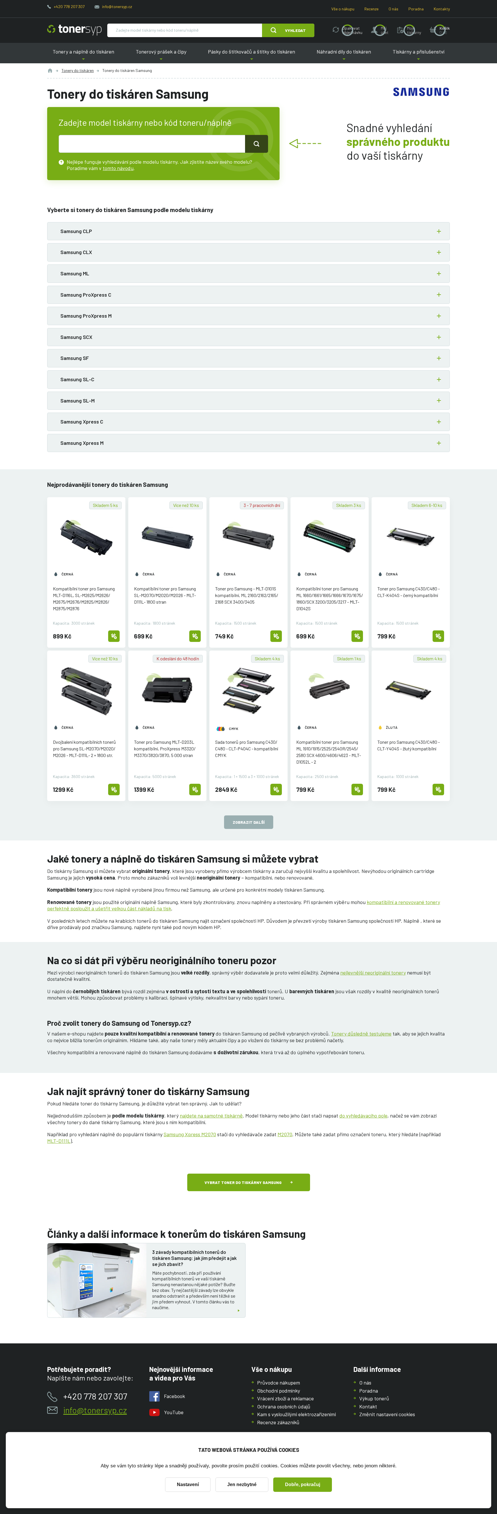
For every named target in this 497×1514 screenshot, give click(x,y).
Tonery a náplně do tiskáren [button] (83, 56)
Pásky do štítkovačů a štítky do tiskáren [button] (251, 56)
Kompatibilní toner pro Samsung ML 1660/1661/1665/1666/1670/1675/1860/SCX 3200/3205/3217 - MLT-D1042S (329, 598)
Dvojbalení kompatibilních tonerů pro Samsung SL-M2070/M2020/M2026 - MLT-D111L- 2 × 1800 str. (84, 748)
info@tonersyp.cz (117, 6)
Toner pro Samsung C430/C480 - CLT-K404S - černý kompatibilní (408, 592)
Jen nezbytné (242, 1484)
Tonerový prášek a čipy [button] (161, 56)
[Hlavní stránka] (74, 30)
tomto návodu (118, 168)
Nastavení (188, 1484)
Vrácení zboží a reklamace (285, 1398)
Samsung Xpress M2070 (190, 1134)
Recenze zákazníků (278, 1422)
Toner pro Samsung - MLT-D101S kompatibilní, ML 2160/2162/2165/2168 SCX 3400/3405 (246, 595)
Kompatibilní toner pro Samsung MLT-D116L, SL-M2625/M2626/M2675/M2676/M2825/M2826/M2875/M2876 (84, 598)
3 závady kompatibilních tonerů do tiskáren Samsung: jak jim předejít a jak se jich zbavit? (194, 1258)
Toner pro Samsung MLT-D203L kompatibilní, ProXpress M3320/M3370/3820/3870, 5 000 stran (165, 748)
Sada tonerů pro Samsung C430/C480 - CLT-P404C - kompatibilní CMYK (246, 748)
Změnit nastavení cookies (387, 1414)
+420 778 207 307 (69, 6)
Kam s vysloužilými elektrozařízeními (296, 1414)
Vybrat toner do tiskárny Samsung (243, 1182)
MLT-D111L (58, 1141)
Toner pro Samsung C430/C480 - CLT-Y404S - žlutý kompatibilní (408, 745)
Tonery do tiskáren (78, 70)
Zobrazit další (249, 822)
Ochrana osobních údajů (283, 1406)
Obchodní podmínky (278, 1390)
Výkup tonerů (374, 1398)
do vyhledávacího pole (363, 1115)
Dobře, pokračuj (302, 1484)
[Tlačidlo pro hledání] (256, 144)
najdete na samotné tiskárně (211, 1115)
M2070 (285, 1134)
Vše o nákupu (342, 8)
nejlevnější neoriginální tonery (373, 972)
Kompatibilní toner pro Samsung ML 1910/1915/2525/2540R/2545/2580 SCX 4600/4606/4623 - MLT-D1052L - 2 (328, 751)
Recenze (371, 8)
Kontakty (442, 8)
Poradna (416, 8)
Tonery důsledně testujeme (361, 1033)
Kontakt (368, 1406)
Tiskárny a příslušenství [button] (418, 56)
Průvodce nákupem (278, 1382)
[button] (248, 231)
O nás (393, 8)
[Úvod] (50, 70)
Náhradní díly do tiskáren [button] (344, 56)
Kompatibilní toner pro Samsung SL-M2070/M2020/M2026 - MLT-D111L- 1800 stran (165, 595)
